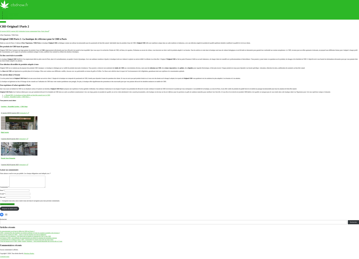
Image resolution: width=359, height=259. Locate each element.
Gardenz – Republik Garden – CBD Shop (17, 97)
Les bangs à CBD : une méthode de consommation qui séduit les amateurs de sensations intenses (28, 238)
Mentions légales (9, 19)
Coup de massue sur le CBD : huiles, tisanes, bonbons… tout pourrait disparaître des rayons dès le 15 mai (31, 241)
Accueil (6, 12)
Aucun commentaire (31, 31)
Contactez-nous (4, 256)
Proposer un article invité (9, 208)
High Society (5, 132)
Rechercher (3, 219)
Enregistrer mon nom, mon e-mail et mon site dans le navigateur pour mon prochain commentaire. (31, 201)
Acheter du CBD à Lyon (11, 13)
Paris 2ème (44, 31)
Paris (39, 31)
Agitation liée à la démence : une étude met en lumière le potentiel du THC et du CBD (25, 236)
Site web (2, 197)
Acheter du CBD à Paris (11, 15)
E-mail (2, 194)
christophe (22, 31)
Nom (2, 190)
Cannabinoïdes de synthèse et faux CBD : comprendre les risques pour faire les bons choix (26, 239)
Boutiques (3, 22)
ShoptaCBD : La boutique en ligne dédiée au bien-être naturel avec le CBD (27, 95)
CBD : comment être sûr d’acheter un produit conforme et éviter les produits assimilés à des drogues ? (30, 233)
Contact (6, 17)
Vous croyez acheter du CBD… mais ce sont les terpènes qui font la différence (23, 234)
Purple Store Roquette (8, 158)
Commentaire (4, 187)
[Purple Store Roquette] (19, 155)
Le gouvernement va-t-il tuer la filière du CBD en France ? (17, 231)
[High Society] (19, 129)
